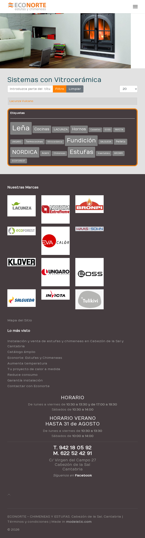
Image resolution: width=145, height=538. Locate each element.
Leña (21, 128)
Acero (45, 153)
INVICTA (119, 130)
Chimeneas (59, 153)
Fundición (81, 140)
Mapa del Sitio (19, 320)
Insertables (104, 153)
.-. (9, 494)
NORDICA (24, 152)
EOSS (107, 130)
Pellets (120, 141)
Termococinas (34, 141)
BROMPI (118, 153)
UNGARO (16, 142)
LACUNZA (61, 129)
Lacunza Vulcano (21, 101)
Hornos (79, 129)
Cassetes (95, 130)
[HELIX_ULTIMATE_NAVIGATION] (135, 6)
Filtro (59, 89)
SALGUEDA (105, 142)
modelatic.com (79, 522)
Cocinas (41, 129)
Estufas (81, 152)
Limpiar (75, 89)
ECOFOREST (18, 161)
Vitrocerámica (54, 142)
